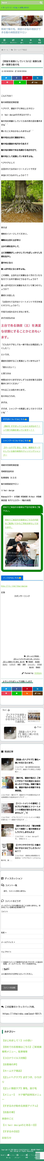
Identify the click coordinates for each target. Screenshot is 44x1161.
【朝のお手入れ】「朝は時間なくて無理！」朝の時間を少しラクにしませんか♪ (27, 829)
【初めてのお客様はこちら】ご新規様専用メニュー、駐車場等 (21, 1049)
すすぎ (39, 664)
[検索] (41, 3)
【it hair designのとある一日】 (20, 1125)
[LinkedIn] (38, 78)
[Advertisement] (22, 620)
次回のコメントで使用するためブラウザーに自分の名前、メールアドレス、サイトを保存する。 (23, 963)
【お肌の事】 (9, 1112)
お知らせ (6, 1138)
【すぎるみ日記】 (11, 1131)
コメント (4, 911)
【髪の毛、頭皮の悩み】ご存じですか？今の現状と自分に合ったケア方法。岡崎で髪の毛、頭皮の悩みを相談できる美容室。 (27, 784)
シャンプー (31, 664)
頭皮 (24, 664)
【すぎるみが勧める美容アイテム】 (20, 1106)
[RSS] (27, 693)
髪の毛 (31, 667)
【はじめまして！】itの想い (17, 1040)
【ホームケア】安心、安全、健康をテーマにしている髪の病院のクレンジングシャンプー (21, 451)
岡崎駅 (30, 661)
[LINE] (20, 82)
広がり (5, 664)
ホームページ (7, 7)
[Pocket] (7, 82)
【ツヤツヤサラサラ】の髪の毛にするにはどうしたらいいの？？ (27, 848)
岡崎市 (38, 667)
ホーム (6, 50)
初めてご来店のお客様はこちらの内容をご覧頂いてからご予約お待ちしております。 (21, 523)
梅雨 (18, 664)
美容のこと (8, 1118)
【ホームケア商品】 (20, 50)
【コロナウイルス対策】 (15, 1058)
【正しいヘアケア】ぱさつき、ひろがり (26, 659)
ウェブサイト (6, 952)
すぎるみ (38, 673)
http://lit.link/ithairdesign (14, 586)
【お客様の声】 (10, 1064)
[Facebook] (17, 78)
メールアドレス (8, 942)
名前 (3, 932)
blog (15, 7)
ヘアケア (12, 664)
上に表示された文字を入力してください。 (17, 974)
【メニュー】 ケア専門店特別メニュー (21, 1097)
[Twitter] (6, 78)
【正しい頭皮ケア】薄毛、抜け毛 (13, 661)
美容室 (37, 661)
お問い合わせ (24, 7)
